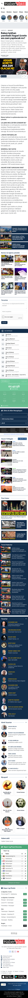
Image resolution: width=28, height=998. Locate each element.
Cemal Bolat (12, 714)
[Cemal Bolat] (4, 715)
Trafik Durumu (6, 960)
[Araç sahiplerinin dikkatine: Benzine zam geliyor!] (7, 258)
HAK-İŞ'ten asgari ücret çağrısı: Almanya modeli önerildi (7, 277)
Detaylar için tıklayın (14, 882)
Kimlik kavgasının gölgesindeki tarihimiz (17, 735)
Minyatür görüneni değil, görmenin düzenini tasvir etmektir (15, 756)
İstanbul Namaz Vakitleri (9, 959)
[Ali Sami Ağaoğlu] (4, 769)
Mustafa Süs (12, 664)
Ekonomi (10, 30)
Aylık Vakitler (5, 405)
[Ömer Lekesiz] (4, 755)
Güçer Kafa (11, 672)
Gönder (4, 322)
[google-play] (20, 977)
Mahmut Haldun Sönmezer (16, 732)
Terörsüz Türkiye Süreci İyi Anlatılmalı (15, 666)
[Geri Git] (2, 3)
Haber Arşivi (6, 967)
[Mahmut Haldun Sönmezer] (4, 734)
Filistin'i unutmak (13, 653)
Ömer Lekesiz (12, 753)
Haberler (3, 30)
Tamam (19, 996)
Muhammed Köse (13, 685)
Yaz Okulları (11, 716)
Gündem (8, 12)
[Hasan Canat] (4, 694)
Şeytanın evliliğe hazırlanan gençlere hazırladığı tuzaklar (16, 749)
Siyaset (15, 12)
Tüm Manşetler (6, 964)
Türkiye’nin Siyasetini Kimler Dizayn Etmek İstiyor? (16, 624)
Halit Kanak (11, 760)
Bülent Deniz (12, 637)
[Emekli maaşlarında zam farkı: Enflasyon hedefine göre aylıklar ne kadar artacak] (7, 286)
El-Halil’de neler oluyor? (15, 702)
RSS (4, 984)
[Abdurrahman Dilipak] (4, 631)
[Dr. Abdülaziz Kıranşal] (4, 748)
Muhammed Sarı (12, 622)
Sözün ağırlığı (12, 728)
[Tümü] (26, 619)
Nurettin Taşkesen (13, 700)
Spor (10, 973)
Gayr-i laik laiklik (12, 660)
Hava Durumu (6, 957)
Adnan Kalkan (12, 679)
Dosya (3, 12)
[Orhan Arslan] (4, 727)
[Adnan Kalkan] (4, 680)
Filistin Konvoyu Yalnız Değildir (16, 681)
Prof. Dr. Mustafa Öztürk (15, 707)
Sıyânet (10, 674)
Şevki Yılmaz (11, 643)
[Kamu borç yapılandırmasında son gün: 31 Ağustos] (21, 258)
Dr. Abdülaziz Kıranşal (15, 746)
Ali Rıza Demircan (13, 740)
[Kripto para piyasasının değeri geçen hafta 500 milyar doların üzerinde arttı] (21, 286)
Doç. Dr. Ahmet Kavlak (14, 658)
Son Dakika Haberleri (8, 965)
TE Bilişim (17, 989)
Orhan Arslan (12, 726)
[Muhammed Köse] (4, 687)
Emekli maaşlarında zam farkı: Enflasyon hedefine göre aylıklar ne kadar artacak (7, 292)
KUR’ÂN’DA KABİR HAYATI (15, 742)
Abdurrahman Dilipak (14, 630)
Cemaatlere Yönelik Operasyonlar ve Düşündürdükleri (13, 687)
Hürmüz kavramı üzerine (15, 709)
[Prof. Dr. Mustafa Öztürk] (4, 708)
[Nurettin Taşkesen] (4, 701)
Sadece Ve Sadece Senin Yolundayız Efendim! (15, 645)
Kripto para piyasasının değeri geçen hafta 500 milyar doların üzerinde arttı (20, 292)
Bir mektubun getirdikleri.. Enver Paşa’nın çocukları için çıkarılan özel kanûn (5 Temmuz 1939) (17, 763)
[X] (12, 951)
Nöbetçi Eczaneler (7, 956)
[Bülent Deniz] (4, 638)
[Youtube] (18, 951)
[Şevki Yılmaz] (4, 645)
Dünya (21, 12)
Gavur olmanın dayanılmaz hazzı (17, 770)
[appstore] (7, 977)
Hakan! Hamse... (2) (13, 639)
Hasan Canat (12, 693)
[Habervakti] (15, 3)
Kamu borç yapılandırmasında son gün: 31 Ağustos (20, 264)
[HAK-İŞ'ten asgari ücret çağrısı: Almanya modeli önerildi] (7, 271)
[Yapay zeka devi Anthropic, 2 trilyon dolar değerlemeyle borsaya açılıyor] (21, 271)
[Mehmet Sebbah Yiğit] (4, 652)
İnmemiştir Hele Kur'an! (14, 632)
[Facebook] (10, 951)
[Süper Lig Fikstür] (26, 888)
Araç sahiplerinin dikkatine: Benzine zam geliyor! (6, 264)
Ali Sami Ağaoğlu (13, 768)
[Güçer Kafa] (4, 673)
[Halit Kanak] (4, 762)
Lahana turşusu (12, 695)
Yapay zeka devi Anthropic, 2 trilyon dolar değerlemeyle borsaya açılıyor (20, 278)
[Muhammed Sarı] (4, 624)
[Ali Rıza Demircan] (4, 741)
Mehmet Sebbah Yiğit (14, 651)
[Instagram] (15, 951)
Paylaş (4, 76)
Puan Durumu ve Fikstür (9, 962)
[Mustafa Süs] (4, 666)
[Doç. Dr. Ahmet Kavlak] (4, 659)
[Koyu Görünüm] (4, 8)
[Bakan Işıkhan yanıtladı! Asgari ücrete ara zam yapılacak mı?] (14, 66)
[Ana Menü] (1, 8)
